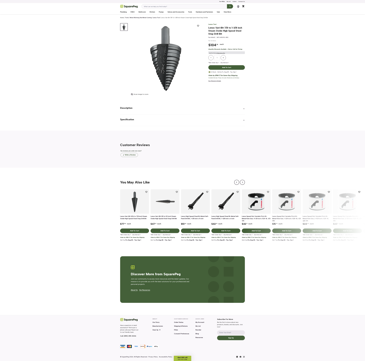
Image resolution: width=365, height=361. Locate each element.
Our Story (155, 322)
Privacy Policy (153, 357)
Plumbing (123, 12)
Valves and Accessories (175, 12)
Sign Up (231, 338)
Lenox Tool (156, 17)
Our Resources (144, 290)
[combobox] (184, 6)
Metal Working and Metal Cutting (141, 17)
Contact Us (241, 1)
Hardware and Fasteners (204, 12)
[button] (182, 358)
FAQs (176, 330)
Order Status (178, 322)
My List (229, 1)
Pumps (161, 12)
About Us (134, 290)
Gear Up (155, 330)
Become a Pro (221, 53)
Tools (190, 12)
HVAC (133, 12)
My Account (200, 322)
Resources (199, 337)
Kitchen (152, 12)
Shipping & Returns (181, 326)
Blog (197, 334)
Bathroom (142, 12)
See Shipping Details (214, 81)
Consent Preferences (181, 334)
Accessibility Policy (165, 357)
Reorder (198, 330)
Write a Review (131, 155)
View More (227, 12)
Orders (234, 1)
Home (122, 17)
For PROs (222, 1)
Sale (218, 12)
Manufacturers (157, 326)
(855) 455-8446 (130, 336)
